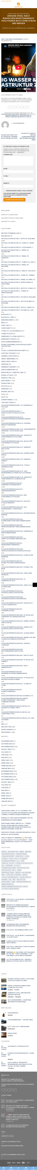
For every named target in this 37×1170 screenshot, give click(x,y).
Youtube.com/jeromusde (10, 888)
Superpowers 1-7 (8, 399)
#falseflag (5, 236)
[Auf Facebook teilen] (9, 107)
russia (25, 875)
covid (11, 858)
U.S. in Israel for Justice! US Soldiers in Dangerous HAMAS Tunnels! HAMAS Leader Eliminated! (18, 812)
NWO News (20, 13)
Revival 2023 (6, 391)
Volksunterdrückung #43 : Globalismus (17, 633)
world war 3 (6, 881)
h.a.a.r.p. (17, 865)
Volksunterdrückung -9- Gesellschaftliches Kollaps (13, 412)
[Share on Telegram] (27, 107)
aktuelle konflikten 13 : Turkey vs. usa (17, 262)
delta (16, 858)
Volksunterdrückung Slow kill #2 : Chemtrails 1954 (16, 712)
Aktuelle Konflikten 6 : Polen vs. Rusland (18, 297)
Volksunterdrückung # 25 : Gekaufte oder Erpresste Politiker (16, 436)
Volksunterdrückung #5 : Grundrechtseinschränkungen (14, 672)
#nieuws (28, 851)
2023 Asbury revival (8, 854)
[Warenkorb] (35, 5)
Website (6, 183)
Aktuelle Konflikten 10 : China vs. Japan (17, 243)
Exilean (4, 832)
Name (5, 168)
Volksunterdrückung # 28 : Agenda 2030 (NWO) (17, 453)
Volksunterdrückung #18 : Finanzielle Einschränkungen (17, 531)
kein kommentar (8, 369)
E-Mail (6, 176)
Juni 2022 (4, 787)
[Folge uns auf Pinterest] (15, 1089)
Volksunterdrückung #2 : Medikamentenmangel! (11, 543)
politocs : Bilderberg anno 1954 (19, 930)
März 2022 (5, 796)
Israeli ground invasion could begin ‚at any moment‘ (18, 833)
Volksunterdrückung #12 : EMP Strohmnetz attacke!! (14, 495)
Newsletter (6, 378)
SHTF (3, 397)
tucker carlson (25, 877)
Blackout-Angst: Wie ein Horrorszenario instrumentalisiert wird (28, 136)
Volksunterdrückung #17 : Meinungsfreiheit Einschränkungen (16, 525)
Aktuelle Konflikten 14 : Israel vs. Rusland (15, 265)
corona (4, 858)
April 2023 (5, 760)
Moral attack (7, 375)
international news (9, 868)
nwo (3, 875)
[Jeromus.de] (18, 5)
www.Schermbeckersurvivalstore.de (18, 117)
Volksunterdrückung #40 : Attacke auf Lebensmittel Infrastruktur (17, 615)
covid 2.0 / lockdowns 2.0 (11, 331)
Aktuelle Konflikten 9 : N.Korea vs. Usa (17, 310)
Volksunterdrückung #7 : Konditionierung (11, 690)
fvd (3, 865)
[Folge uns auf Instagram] (6, 1089)
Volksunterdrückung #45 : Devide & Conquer (15, 644)
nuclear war (26, 872)
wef (14, 879)
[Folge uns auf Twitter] (9, 1089)
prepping (18, 875)
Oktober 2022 (6, 776)
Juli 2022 (4, 785)
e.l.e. (18, 861)
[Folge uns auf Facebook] (2, 1089)
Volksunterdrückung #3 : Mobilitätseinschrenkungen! (13, 561)
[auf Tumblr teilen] (24, 107)
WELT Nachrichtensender (11, 39)
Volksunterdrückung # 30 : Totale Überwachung (15, 465)
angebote (5, 1136)
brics (3, 322)
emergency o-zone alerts (11, 336)
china (27, 856)
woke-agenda (7, 729)
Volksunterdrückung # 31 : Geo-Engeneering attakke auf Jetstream (16, 471)
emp (23, 861)
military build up (23, 868)
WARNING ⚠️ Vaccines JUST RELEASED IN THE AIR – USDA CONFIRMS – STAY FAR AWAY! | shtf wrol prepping (20, 953)
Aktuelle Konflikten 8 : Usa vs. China (16, 307)
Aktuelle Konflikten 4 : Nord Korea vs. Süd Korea (17, 283)
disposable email (8, 810)
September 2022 (7, 779)
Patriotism (5, 383)
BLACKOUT (5, 314)
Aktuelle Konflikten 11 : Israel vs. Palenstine (15, 250)
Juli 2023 (4, 752)
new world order (8, 872)
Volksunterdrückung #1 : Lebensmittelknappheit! (11, 483)
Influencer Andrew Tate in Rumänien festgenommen (17, 819)
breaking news (22, 854)
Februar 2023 (6, 765)
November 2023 (7, 741)
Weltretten (6, 727)
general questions (9, 356)
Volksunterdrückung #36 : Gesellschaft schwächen (18, 585)
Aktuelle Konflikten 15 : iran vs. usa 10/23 (18, 271)
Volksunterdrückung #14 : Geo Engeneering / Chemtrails (14, 507)
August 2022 (6, 782)
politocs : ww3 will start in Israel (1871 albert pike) (20, 947)
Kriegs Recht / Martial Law (12, 372)
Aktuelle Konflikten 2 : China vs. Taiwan (17, 275)
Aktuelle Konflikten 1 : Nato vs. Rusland (18, 238)
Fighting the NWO (8, 353)
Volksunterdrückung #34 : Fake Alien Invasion (16, 573)
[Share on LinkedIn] (21, 107)
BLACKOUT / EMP (7, 317)
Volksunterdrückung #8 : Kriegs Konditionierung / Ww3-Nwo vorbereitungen (14, 700)
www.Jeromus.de (25, 115)
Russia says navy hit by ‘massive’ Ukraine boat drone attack (9, 136)
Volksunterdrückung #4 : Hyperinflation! (11, 609)
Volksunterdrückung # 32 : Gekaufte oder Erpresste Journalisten (16, 478)
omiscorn (10, 875)
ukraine (4, 879)
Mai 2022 (4, 790)
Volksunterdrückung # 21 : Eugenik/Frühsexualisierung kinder (15, 418)
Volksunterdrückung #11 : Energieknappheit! (12, 490)
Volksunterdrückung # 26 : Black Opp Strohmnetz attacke (16, 441)
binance (4, 818)
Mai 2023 (4, 757)
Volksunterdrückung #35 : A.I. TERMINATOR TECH (13, 579)
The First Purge (7, 402)
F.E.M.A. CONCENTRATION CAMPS (13, 350)
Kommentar (8, 154)
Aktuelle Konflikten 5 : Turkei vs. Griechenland (15, 291)
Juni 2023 (4, 754)
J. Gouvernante (30, 28)
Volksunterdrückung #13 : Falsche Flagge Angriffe (15, 501)
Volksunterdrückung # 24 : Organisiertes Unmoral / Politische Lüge (18, 430)
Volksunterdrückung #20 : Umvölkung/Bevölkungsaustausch (16, 549)
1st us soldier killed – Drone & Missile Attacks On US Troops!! (19, 960)
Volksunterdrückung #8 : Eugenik (15, 695)
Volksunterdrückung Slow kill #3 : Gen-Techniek (18, 718)
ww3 (13, 881)
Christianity (6, 328)
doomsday (23, 858)
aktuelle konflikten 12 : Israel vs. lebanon (15, 256)
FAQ (27, 1165)
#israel (4, 851)
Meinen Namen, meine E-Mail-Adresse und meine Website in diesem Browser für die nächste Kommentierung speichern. (18, 193)
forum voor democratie (24, 863)
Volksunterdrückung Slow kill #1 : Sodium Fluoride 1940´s (16, 706)
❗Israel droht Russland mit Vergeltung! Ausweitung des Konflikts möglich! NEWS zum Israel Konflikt (16, 826)
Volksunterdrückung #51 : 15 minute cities (16, 684)
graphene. (9, 865)
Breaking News (12, 13)
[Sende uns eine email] (12, 1089)
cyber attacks (7, 333)
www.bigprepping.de (12, 115)
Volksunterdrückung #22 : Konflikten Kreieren (17, 555)
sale (11, 1136)
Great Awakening (8, 358)
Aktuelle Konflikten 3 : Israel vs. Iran (16, 279)
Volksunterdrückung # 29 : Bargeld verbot (16, 460)
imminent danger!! (9, 367)
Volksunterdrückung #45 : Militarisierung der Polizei (12, 650)
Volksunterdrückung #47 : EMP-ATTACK (17, 655)
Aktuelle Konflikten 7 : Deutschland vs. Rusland (18, 302)
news (19, 870)
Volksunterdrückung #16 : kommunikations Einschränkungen (15, 519)
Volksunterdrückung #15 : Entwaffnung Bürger (18, 513)
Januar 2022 (6, 801)
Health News (6, 837)
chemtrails (19, 856)
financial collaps (8, 863)
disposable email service (11, 823)
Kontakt (22, 1165)
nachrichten (6, 870)
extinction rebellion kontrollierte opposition (16, 345)
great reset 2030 (8, 361)
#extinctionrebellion (10, 233)
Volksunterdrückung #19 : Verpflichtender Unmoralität (13, 537)
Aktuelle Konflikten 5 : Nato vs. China (17, 288)
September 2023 (7, 746)
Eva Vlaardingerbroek (10, 341)
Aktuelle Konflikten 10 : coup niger (16, 247)
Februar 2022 (6, 798)
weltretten (21, 879)
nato (14, 870)
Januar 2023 (6, 768)
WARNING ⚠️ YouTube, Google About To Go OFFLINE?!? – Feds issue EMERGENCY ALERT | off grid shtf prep (16, 840)
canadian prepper (8, 856)
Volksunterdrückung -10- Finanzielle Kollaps (17, 406)
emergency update (9, 339)
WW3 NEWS (26, 13)
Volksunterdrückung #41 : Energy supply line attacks (18, 621)
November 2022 (7, 774)
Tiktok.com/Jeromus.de (10, 877)
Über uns (11, 1165)
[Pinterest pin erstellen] (18, 107)
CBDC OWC (5, 325)
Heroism (4, 364)
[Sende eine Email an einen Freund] (15, 107)
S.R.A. (3, 394)
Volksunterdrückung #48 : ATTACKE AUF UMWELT (17, 660)
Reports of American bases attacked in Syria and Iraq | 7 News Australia (20, 906)
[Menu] (2, 5)
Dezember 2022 (7, 771)
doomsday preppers (8, 861)
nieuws (18, 872)
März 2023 (5, 763)
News (16, 1165)
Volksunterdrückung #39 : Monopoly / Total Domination (17, 603)
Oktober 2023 (6, 744)
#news (22, 851)
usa (10, 879)
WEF (2, 724)
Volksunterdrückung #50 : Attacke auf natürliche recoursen (17, 678)
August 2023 (6, 749)
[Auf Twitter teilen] (12, 107)
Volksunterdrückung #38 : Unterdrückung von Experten (13, 597)
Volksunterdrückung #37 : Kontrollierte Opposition (12, 591)
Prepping (4, 389)
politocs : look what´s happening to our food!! (20, 900)
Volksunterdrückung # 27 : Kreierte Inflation (16, 448)
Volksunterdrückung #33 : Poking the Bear (17, 567)
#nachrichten (13, 851)
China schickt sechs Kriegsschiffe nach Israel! (20, 941)
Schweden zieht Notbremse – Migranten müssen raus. (18, 925)
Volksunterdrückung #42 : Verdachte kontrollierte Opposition (17, 627)
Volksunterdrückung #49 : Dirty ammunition (14, 666)
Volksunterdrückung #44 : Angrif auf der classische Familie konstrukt (18, 638)
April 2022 (5, 793)
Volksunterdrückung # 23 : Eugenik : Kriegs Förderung (16, 424)
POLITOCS (5, 386)
